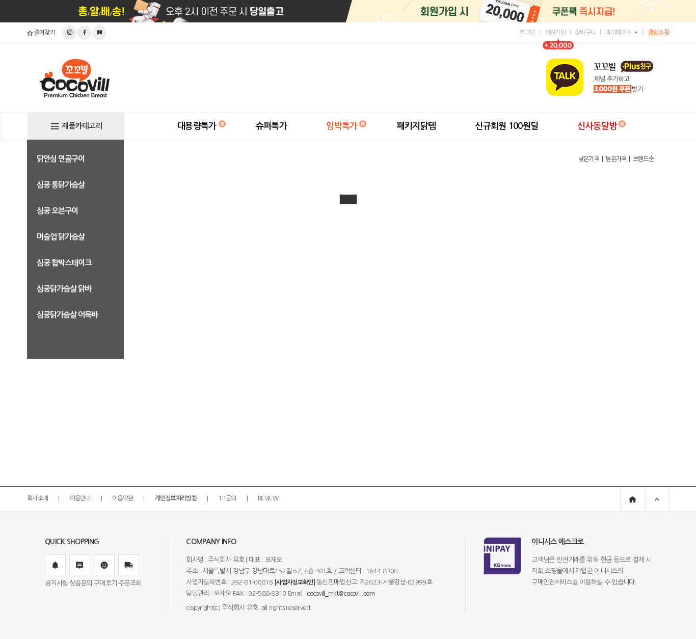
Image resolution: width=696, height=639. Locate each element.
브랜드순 (643, 159)
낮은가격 (588, 159)
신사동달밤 (597, 126)
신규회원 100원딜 (506, 126)
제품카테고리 (82, 125)
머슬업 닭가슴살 (61, 237)
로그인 (527, 33)
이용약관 (122, 499)
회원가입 (555, 33)
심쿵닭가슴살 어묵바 (67, 314)
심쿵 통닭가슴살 (61, 185)
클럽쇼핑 (658, 33)
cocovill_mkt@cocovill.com (340, 594)
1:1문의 (227, 499)
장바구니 (585, 33)
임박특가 (341, 126)
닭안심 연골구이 (61, 159)
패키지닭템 (416, 126)
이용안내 (80, 499)
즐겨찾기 (44, 33)
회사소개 (37, 499)
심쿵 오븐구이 (57, 211)
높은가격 (615, 159)
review (268, 499)
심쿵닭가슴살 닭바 (64, 288)
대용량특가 (197, 126)
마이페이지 (618, 33)
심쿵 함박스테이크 (64, 263)
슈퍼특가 (271, 126)
